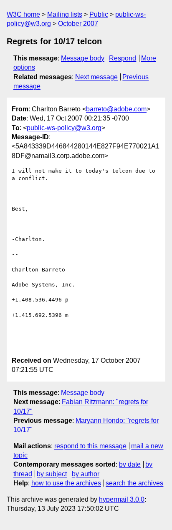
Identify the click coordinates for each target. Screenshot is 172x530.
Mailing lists (64, 14)
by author (85, 473)
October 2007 (78, 23)
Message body (82, 58)
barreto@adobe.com (116, 109)
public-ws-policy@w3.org (64, 127)
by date (130, 464)
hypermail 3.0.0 (121, 499)
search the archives (134, 483)
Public (98, 14)
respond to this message (90, 446)
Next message (96, 76)
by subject (52, 473)
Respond (122, 58)
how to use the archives (66, 483)
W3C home (23, 14)
